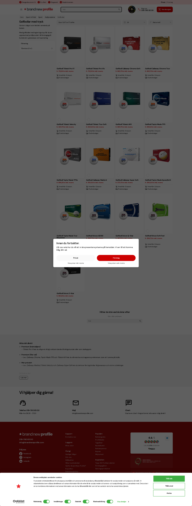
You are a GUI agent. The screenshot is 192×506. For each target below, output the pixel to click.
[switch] (68, 501)
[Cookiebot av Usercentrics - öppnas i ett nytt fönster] (18, 501)
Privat (75, 258)
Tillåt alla (169, 479)
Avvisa (169, 493)
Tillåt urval (169, 486)
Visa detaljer (121, 502)
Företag (116, 258)
